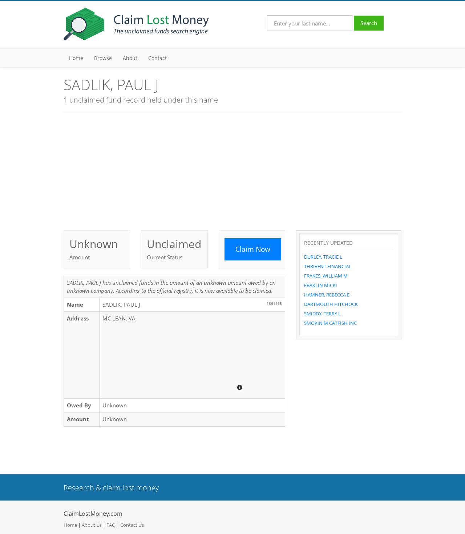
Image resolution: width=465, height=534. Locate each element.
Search (368, 23)
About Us (92, 525)
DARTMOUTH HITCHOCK (331, 304)
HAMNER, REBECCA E (326, 294)
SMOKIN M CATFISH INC (330, 323)
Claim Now (252, 249)
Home (76, 58)
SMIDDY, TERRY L (322, 313)
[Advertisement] (232, 170)
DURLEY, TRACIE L (323, 257)
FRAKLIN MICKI (320, 285)
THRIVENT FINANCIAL (327, 266)
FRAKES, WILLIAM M (326, 275)
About (130, 58)
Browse (103, 58)
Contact (157, 58)
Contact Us (132, 525)
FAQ (111, 525)
